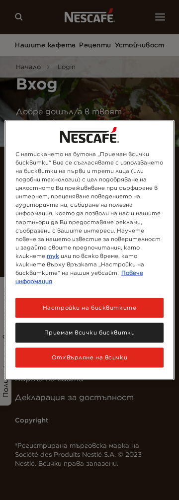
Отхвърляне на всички (89, 356)
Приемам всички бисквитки (89, 332)
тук (53, 255)
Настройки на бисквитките (90, 307)
